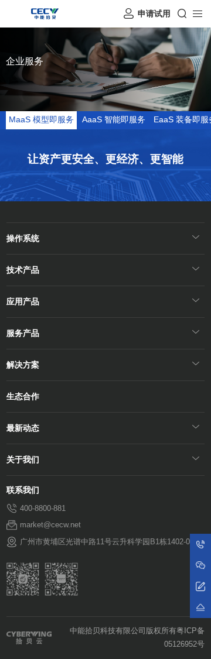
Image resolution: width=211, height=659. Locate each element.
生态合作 (22, 396)
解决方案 (22, 365)
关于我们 (22, 459)
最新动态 (22, 428)
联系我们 (22, 490)
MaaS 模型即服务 (41, 119)
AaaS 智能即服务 (113, 119)
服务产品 (22, 333)
